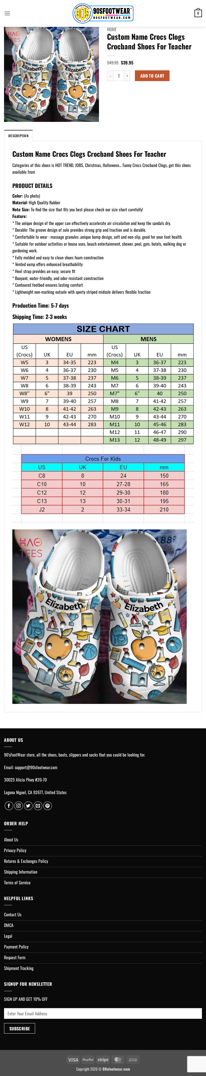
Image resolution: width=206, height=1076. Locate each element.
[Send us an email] (38, 805)
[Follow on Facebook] (9, 805)
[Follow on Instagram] (18, 805)
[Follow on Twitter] (28, 805)
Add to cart (152, 75)
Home (112, 29)
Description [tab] (18, 135)
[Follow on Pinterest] (47, 805)
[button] (7, 13)
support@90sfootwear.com (36, 767)
